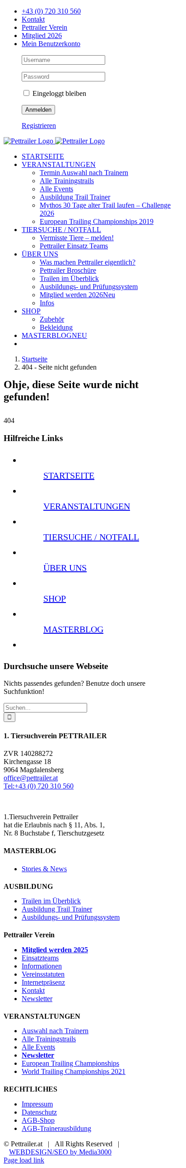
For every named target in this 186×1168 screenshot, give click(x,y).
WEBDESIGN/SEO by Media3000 (60, 1152)
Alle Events (38, 1047)
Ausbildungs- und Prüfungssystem (71, 917)
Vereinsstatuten (43, 974)
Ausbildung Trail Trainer (57, 909)
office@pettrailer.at (31, 778)
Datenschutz (39, 1112)
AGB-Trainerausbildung (56, 1128)
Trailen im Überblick (51, 901)
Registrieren (39, 125)
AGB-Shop (38, 1120)
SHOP (54, 598)
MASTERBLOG (73, 629)
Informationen (42, 966)
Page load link (24, 1160)
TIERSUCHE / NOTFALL (91, 537)
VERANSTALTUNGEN (86, 506)
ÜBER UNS (65, 568)
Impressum (37, 1104)
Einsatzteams (40, 958)
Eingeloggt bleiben (58, 93)
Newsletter (37, 998)
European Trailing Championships (70, 1063)
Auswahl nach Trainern (55, 1031)
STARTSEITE (68, 475)
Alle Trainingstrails (49, 1039)
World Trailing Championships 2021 (74, 1071)
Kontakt (33, 990)
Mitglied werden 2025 (55, 950)
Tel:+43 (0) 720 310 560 (39, 786)
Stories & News (44, 869)
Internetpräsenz (43, 982)
